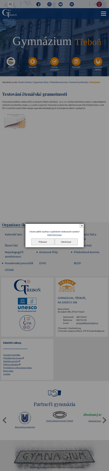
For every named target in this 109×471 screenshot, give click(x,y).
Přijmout (43, 241)
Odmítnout (66, 241)
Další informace (54, 234)
